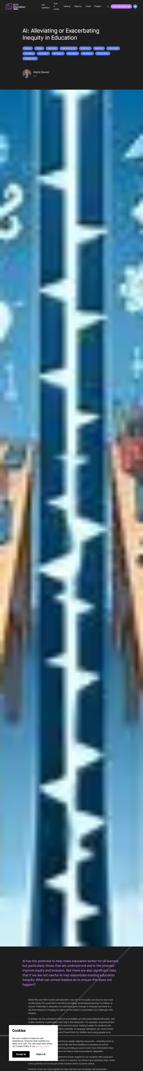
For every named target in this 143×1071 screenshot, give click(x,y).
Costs (88, 6)
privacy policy (42, 1046)
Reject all (40, 1054)
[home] (21, 6)
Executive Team (102, 20)
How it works (56, 6)
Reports (77, 6)
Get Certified (45, 6)
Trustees (99, 31)
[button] (98, 6)
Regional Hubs (101, 26)
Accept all (21, 1054)
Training (66, 6)
